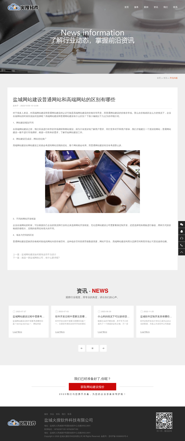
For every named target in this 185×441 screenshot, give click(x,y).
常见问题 (174, 77)
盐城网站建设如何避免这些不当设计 (39, 254)
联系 (175, 7)
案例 (146, 7)
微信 (181, 224)
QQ (181, 231)
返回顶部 (181, 252)
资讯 (156, 7)
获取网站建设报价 (92, 387)
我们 (165, 7)
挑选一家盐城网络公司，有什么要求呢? (41, 257)
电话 (181, 245)
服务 (136, 7)
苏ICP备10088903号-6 (118, 436)
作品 (52, 414)
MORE (92, 348)
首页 (126, 7)
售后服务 (181, 238)
